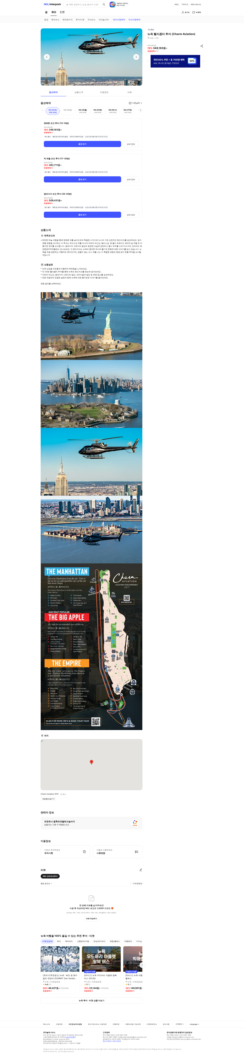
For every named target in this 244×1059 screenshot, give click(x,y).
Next (142, 965)
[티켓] (62, 12)
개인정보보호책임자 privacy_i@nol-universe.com (184, 1039)
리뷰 (129, 92)
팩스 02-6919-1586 (110, 1037)
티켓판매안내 (152, 1024)
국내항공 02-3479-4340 (131, 1039)
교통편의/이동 (83, 941)
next (203, 61)
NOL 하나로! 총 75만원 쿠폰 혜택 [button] (81, 4)
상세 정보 (131, 144)
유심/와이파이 (99, 941)
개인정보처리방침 (75, 1024)
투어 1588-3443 (109, 1035)
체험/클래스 (115, 941)
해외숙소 (55, 19)
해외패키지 (68, 19)
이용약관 (59, 1024)
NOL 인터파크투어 (50, 876)
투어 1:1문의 (107, 1041)
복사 (64, 794)
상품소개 (78, 92)
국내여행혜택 (134, 19)
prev (147, 61)
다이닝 (139, 941)
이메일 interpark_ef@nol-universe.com (180, 1037)
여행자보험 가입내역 (133, 1024)
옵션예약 (53, 92)
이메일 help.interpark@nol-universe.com (132, 1037)
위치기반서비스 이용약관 (97, 1024)
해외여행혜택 (119, 19)
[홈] (46, 12)
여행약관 (116, 1024)
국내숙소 (91, 19)
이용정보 (104, 92)
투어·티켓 (80, 19)
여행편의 (128, 941)
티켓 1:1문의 (117, 1041)
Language (193, 1024)
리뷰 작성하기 (91, 918)
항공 (46, 19)
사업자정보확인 (70, 1037)
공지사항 (166, 1024)
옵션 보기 (82, 144)
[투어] (54, 12)
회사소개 (46, 1024)
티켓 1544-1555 (121, 1035)
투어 (59, 941)
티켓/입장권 (47, 941)
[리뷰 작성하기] (140, 869)
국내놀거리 (104, 19)
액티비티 (69, 941)
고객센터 (179, 1024)
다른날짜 (136, 103)
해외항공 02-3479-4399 (111, 1039)
